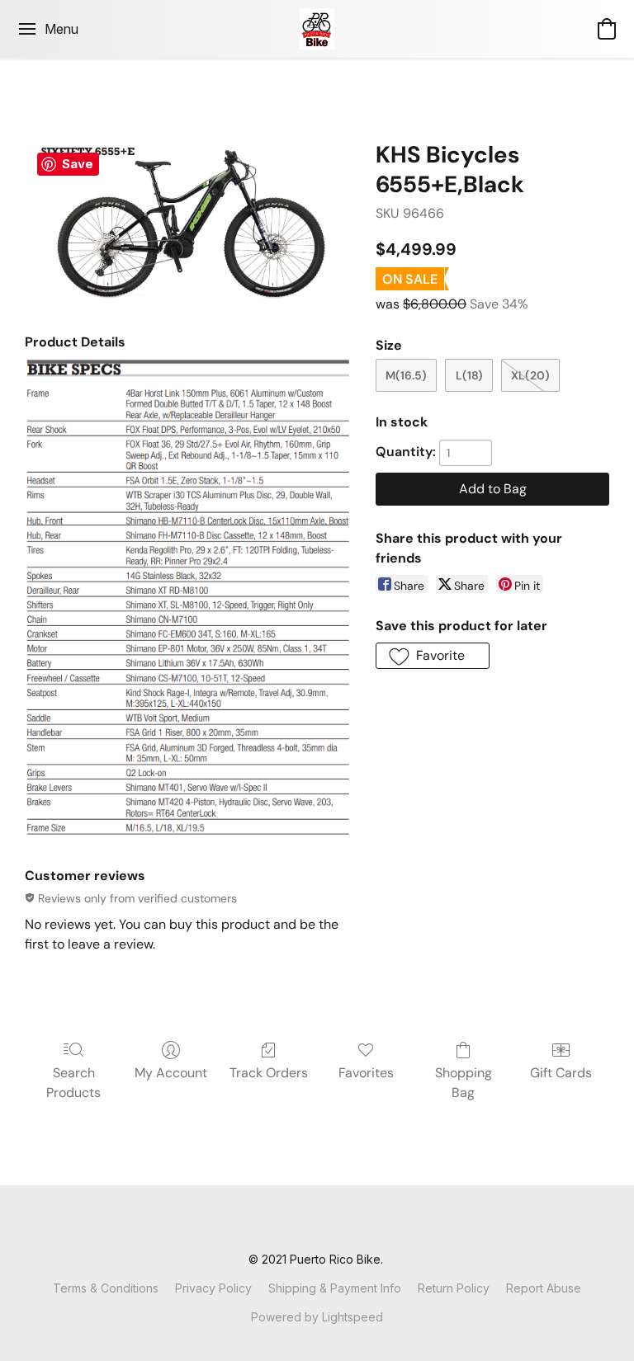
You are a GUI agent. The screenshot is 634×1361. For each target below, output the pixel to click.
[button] (317, 28)
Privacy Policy (213, 1288)
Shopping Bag (463, 1082)
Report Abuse (543, 1288)
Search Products (73, 1082)
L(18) (469, 375)
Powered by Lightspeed (317, 1317)
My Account (171, 1072)
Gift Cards (561, 1072)
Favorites (366, 1072)
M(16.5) (406, 375)
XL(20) (530, 375)
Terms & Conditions (105, 1288)
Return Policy (454, 1288)
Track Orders (268, 1072)
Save (77, 164)
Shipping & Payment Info (334, 1288)
